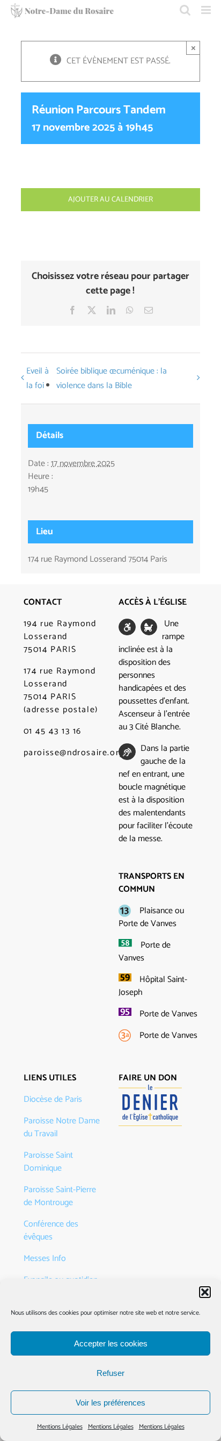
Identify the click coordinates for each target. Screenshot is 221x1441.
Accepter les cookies (111, 1343)
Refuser (110, 1373)
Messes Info (45, 1258)
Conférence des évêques (51, 1230)
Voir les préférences (110, 1402)
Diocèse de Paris (53, 1099)
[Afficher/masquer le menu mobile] (206, 10)
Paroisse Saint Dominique (48, 1161)
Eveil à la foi (37, 378)
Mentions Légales (60, 1427)
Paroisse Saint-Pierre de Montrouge (60, 1196)
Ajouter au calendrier (110, 199)
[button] (205, 1292)
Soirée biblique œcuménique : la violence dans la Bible (111, 378)
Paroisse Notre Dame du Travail (62, 1127)
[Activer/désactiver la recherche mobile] (185, 10)
